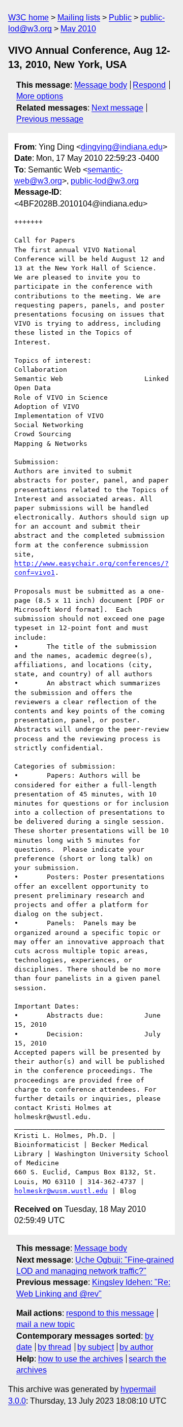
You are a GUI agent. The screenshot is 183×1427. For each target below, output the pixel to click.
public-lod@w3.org (105, 181)
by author (136, 1347)
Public (120, 17)
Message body (100, 85)
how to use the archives (80, 1358)
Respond (149, 85)
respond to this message (110, 1313)
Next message (117, 107)
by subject (95, 1347)
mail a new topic (45, 1324)
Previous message (49, 119)
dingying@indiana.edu (122, 147)
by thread (54, 1347)
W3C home (28, 17)
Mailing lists (78, 17)
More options (39, 96)
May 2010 (78, 28)
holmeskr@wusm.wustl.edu (61, 1191)
